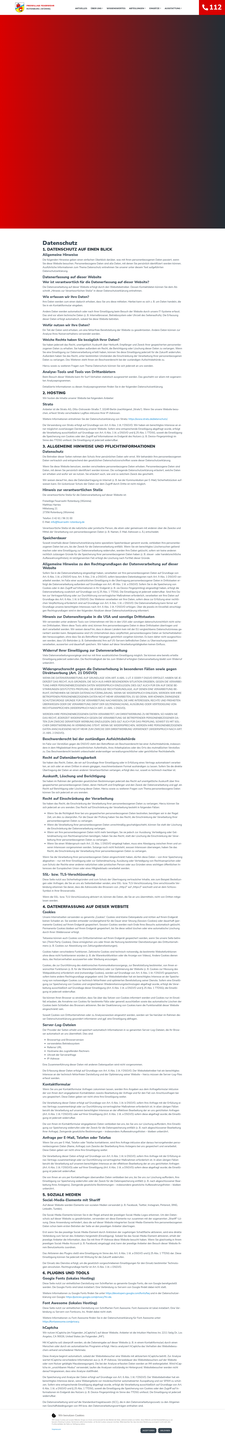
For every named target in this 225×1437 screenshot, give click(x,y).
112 (215, 7)
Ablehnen (165, 1430)
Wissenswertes (116, 8)
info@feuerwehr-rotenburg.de (68, 522)
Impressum (56, 1429)
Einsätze (154, 8)
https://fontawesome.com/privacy (61, 1321)
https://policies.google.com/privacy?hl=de (88, 1297)
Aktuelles (81, 8)
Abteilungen (136, 8)
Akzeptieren (148, 1430)
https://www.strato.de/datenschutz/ (148, 419)
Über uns (96, 8)
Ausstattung (172, 8)
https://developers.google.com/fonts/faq (128, 1293)
